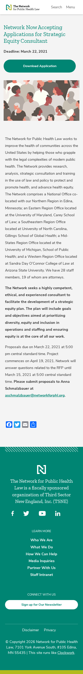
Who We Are (41, 540)
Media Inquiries (42, 560)
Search (56, 7)
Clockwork (65, 652)
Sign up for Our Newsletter (41, 604)
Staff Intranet (41, 574)
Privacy (50, 630)
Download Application (39, 66)
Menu (70, 7)
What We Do (41, 547)
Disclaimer (30, 630)
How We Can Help (41, 553)
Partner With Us (41, 567)
